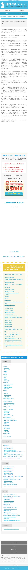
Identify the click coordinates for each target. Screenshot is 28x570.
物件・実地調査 (7, 385)
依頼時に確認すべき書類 (8, 473)
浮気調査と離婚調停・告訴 (9, 282)
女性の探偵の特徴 (7, 504)
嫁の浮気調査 (7, 296)
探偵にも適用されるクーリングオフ (10, 485)
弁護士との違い (7, 499)
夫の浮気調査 (7, 294)
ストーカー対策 (7, 369)
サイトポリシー (14, 546)
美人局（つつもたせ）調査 (9, 415)
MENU (6, 13)
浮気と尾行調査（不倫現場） (10, 289)
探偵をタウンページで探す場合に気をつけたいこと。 (13, 456)
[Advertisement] (14, 138)
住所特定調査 (6, 412)
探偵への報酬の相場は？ (8, 468)
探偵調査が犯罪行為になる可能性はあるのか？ (12, 496)
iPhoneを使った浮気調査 (9, 308)
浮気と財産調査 (7, 287)
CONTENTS (21, 13)
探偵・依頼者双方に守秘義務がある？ (10, 484)
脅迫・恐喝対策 (7, 411)
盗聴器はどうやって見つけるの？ (10, 517)
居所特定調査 (6, 388)
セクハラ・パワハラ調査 (8, 409)
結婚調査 (5, 379)
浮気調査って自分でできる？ (10, 312)
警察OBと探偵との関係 (8, 505)
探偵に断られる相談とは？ (9, 482)
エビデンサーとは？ (14, 251)
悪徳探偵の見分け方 (7, 510)
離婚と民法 (6, 298)
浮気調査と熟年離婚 (8, 326)
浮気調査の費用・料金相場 (9, 291)
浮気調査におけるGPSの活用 (10, 305)
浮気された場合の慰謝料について (10, 336)
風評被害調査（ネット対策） (9, 398)
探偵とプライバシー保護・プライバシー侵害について (13, 476)
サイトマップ (14, 549)
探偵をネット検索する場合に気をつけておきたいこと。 (14, 454)
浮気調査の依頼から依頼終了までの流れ (12, 293)
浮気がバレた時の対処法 (9, 314)
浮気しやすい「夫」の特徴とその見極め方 (12, 332)
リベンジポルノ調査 (7, 395)
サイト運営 (14, 552)
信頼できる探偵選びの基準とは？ (10, 450)
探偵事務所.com (3, 16)
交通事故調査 (6, 422)
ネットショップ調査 (7, 436)
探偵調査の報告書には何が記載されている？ (13, 256)
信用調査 (5, 376)
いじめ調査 (6, 407)
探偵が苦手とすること (8, 481)
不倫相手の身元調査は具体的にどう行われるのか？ (14, 338)
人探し (5, 377)
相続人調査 (6, 430)
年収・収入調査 (7, 433)
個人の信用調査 (7, 428)
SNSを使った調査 (7, 406)
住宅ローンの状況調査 (8, 401)
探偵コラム (9, 16)
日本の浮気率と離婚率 (8, 324)
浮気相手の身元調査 (8, 322)
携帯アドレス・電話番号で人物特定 (10, 420)
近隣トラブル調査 (7, 414)
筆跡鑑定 (5, 423)
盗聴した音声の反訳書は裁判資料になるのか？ (12, 520)
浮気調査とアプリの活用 (9, 310)
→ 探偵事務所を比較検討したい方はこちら (14, 202)
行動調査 (5, 372)
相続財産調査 (6, 431)
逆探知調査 (6, 382)
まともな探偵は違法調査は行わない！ (10, 494)
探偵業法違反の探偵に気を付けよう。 (10, 507)
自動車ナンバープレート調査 (9, 404)
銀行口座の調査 (7, 399)
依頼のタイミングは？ (8, 471)
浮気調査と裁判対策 (8, 320)
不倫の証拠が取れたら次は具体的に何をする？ (13, 340)
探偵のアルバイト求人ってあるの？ (10, 509)
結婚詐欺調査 (6, 396)
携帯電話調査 (6, 368)
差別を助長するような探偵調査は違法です (11, 513)
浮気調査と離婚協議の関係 (9, 277)
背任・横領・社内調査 (8, 387)
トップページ (14, 542)
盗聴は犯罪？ (6, 518)
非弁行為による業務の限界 (9, 502)
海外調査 (5, 390)
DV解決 (5, 371)
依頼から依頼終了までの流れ (9, 466)
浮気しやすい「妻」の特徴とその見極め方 (12, 334)
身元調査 (5, 374)
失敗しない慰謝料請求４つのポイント (11, 315)
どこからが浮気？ (8, 300)
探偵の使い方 (6, 445)
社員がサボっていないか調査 (9, 403)
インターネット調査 (7, 364)
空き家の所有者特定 (7, 417)
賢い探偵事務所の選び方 (8, 448)
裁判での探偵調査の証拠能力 (9, 501)
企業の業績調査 (7, 425)
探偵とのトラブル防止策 (8, 474)
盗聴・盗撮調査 (7, 380)
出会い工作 (6, 393)
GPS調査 (5, 366)
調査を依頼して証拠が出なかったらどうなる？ (12, 479)
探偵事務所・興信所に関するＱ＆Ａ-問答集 (11, 529)
